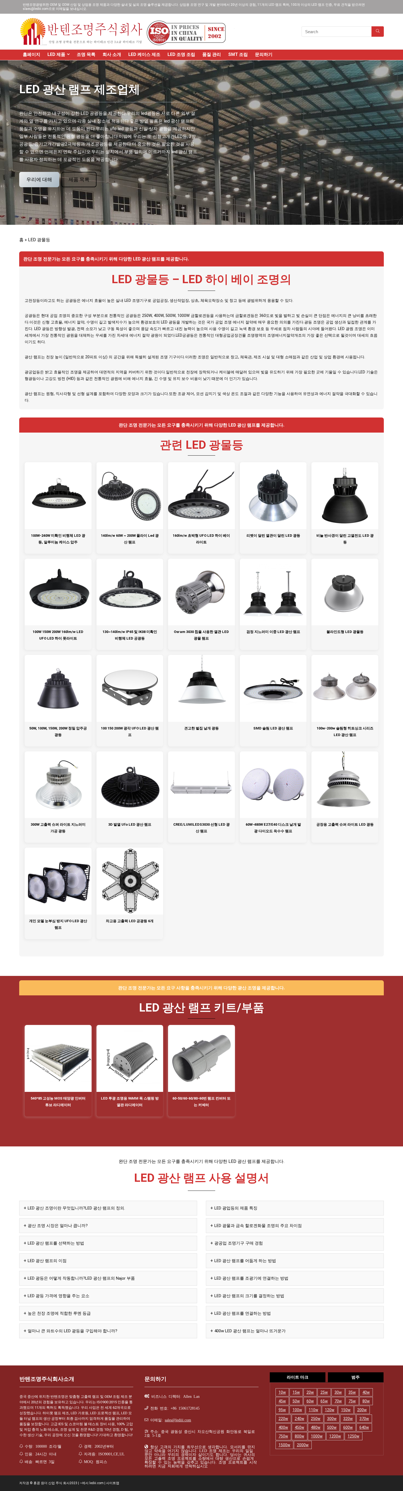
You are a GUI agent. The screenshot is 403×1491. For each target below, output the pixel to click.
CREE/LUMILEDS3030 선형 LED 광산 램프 (201, 827)
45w (282, 1401)
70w (338, 1401)
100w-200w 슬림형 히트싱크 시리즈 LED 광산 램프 (345, 731)
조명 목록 (86, 54)
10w (282, 1392)
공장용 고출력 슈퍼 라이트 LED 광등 (345, 824)
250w (315, 1418)
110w (313, 1410)
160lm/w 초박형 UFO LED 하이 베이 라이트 (201, 538)
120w (329, 1410)
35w (352, 1392)
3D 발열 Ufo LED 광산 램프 (129, 824)
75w (352, 1401)
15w (296, 1392)
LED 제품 (56, 54)
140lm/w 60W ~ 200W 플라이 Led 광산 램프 (130, 538)
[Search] (377, 31)
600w (348, 1427)
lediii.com (96, 1483)
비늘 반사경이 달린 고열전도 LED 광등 (345, 538)
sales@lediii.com (178, 1420)
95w (282, 1410)
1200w (335, 1436)
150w (346, 1410)
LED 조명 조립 (181, 54)
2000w (303, 1445)
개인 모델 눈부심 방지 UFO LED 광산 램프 (58, 924)
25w (324, 1392)
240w (299, 1418)
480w (315, 1427)
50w (296, 1401)
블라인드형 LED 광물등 (345, 632)
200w (362, 1410)
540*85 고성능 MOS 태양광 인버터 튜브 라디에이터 (58, 1101)
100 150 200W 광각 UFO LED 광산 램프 (130, 731)
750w (283, 1436)
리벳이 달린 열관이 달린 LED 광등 (273, 535)
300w (332, 1418)
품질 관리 (211, 54)
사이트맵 (112, 1483)
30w (338, 1392)
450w (299, 1427)
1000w (317, 1436)
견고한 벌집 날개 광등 (201, 728)
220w (283, 1418)
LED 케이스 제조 (144, 54)
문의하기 (264, 54)
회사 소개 (112, 54)
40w (366, 1392)
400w (283, 1427)
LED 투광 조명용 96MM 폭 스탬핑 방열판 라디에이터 (130, 1101)
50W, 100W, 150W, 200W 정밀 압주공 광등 (58, 731)
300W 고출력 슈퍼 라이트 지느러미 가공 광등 (58, 827)
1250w (353, 1436)
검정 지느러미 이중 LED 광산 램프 (273, 632)
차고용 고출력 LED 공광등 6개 (130, 921)
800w (299, 1436)
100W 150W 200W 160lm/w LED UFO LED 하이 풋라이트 (58, 635)
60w (310, 1401)
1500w (284, 1445)
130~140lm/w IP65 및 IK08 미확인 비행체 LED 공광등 (130, 635)
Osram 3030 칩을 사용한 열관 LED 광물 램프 (201, 635)
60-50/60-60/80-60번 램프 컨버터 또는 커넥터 (201, 1101)
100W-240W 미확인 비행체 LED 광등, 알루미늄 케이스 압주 (58, 538)
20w (310, 1392)
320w (348, 1418)
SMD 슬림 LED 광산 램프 (273, 728)
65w (324, 1401)
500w (332, 1427)
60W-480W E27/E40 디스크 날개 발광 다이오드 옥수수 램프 (273, 827)
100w (297, 1410)
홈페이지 (31, 54)
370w (364, 1418)
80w (366, 1401)
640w (364, 1427)
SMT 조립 (238, 54)
